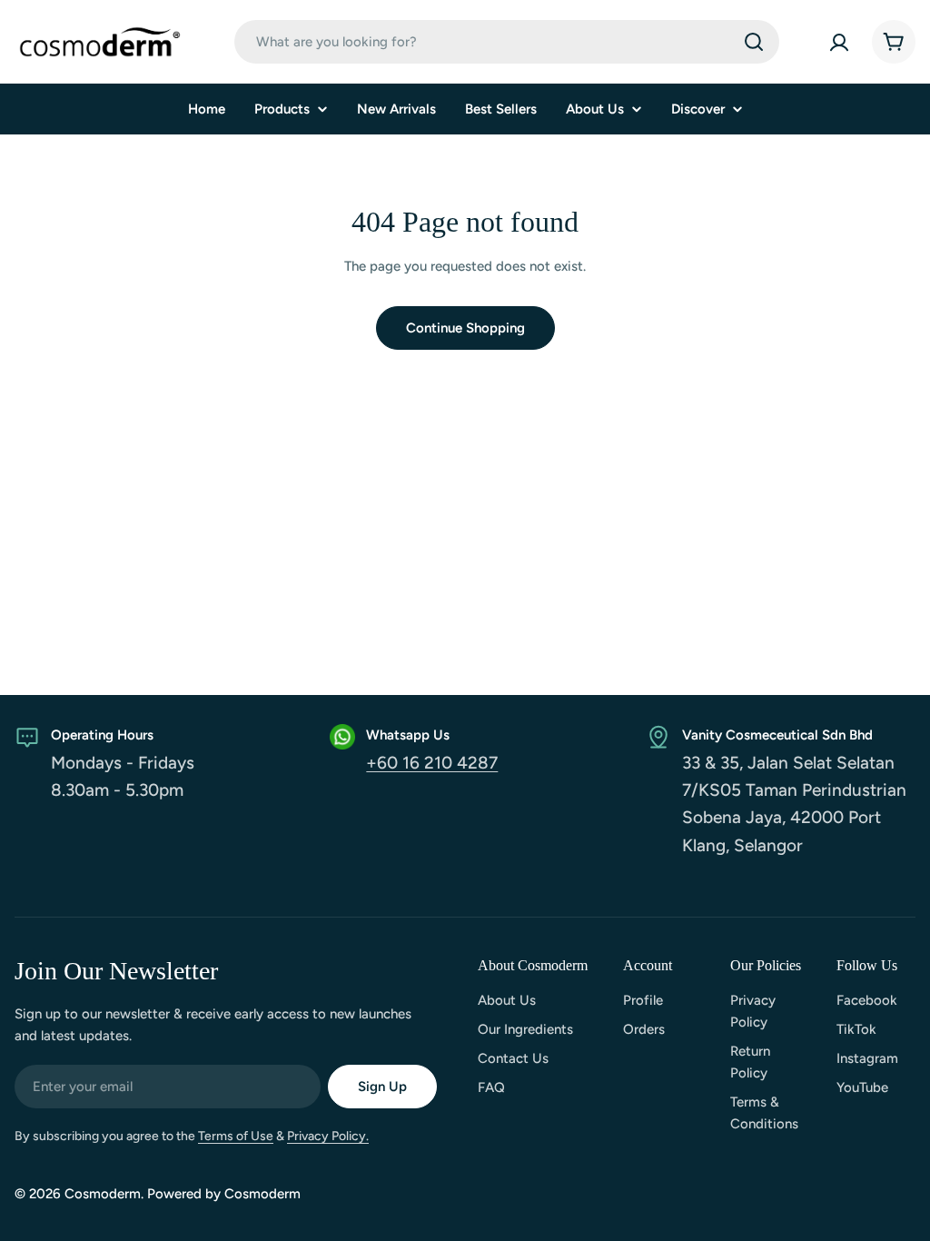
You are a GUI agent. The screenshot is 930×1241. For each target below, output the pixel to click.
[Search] (754, 42)
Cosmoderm (102, 1194)
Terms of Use (235, 1136)
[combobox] (506, 42)
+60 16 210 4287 (432, 762)
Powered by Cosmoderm (224, 1194)
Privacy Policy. (328, 1136)
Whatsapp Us (408, 735)
